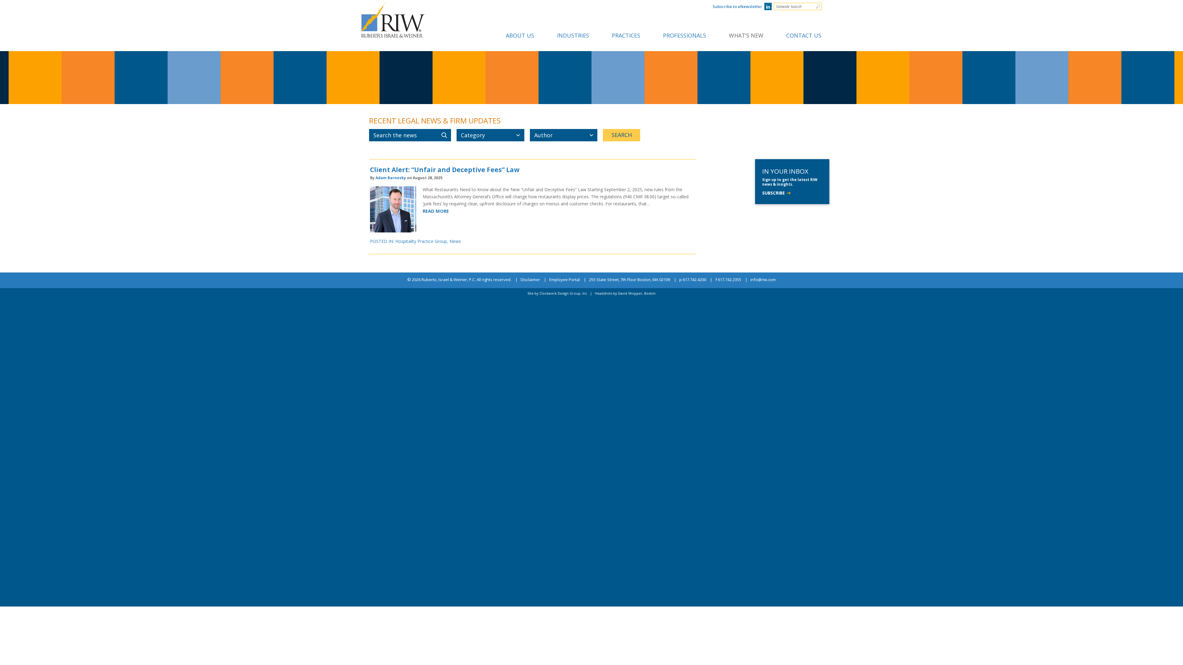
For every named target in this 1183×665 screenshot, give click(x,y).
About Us (520, 35)
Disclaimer (530, 279)
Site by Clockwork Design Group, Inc (557, 293)
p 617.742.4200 (692, 279)
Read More (436, 211)
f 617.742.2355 (728, 279)
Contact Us (803, 35)
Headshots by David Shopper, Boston (625, 293)
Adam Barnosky (391, 177)
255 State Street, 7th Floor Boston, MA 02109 (629, 279)
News (455, 241)
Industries (573, 35)
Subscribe (773, 193)
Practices (626, 35)
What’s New (746, 35)
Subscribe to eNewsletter (737, 6)
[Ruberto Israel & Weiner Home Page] (393, 6)
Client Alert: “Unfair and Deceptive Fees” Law (444, 169)
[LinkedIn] (768, 6)
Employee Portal (564, 279)
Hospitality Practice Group (421, 241)
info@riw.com (763, 279)
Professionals (684, 35)
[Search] (818, 6)
